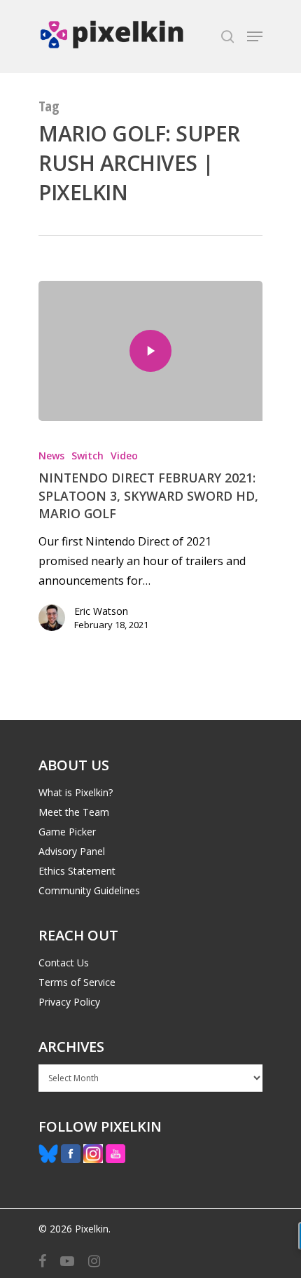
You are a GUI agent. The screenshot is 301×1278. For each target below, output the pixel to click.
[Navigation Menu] (254, 36)
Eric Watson (101, 611)
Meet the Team (73, 812)
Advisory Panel (71, 851)
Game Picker (67, 831)
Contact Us (63, 962)
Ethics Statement (76, 870)
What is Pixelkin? (75, 792)
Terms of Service (76, 982)
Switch (87, 455)
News (51, 455)
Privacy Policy (69, 1001)
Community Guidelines (89, 890)
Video (124, 455)
